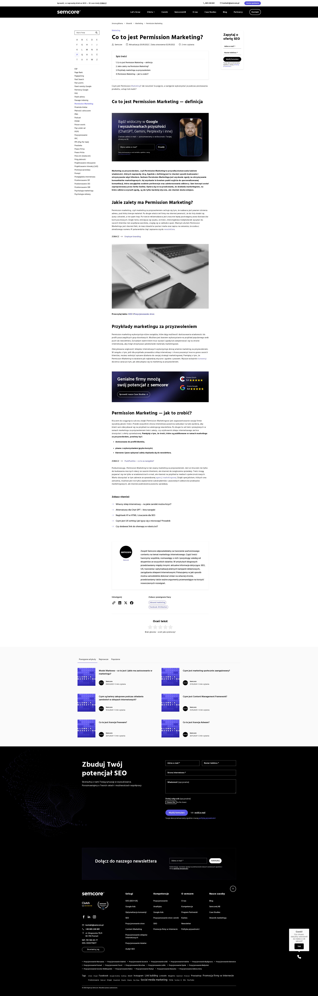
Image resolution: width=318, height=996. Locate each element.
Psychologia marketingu (84, 190)
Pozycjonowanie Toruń (113, 965)
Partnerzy (238, 12)
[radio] (150, 627)
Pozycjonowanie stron (144, 314)
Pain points (79, 83)
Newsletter (186, 923)
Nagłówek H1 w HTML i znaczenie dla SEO (135, 515)
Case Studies (210, 12)
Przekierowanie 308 (82, 187)
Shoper (109, 980)
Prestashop (196, 975)
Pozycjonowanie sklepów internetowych (136, 936)
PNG (76, 114)
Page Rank (79, 72)
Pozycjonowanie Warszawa (94, 961)
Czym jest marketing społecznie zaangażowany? (206, 670)
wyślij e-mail (200, 813)
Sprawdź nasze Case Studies (132, 394)
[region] (87, 131)
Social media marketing (154, 980)
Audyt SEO (130, 949)
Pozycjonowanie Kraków (180, 961)
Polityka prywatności (190, 929)
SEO (127, 917)
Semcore (118, 44)
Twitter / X (178, 980)
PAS (76, 93)
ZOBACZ (103, 3)
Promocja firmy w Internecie (165, 929)
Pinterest (187, 976)
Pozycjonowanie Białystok (199, 965)
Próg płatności (80, 159)
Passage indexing (81, 100)
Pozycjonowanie (81, 135)
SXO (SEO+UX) (131, 900)
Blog (225, 12)
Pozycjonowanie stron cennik (166, 917)
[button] (299, 957)
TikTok (171, 980)
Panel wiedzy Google (83, 86)
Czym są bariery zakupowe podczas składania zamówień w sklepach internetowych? (121, 698)
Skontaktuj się (93, 949)
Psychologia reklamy (83, 194)
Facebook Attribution (158, 607)
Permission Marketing (84, 103)
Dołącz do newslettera (234, 634)
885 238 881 (210, 3)
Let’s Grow (135, 12)
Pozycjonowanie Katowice (226, 961)
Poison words (80, 124)
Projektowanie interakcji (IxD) (86, 166)
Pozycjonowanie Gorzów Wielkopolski (98, 969)
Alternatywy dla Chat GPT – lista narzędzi (135, 509)
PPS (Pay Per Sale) (82, 142)
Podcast (78, 117)
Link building (151, 975)
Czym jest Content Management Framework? (205, 696)
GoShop (123, 976)
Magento (171, 976)
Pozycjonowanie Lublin (157, 965)
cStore (90, 976)
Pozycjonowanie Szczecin (138, 961)
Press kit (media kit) (83, 156)
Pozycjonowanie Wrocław (135, 965)
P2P (76, 69)
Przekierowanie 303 (82, 184)
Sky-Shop (136, 980)
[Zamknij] (309, 929)
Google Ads (130, 906)
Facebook (103, 975)
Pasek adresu (80, 97)
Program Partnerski (189, 912)
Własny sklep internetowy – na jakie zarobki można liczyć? (143, 504)
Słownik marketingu (218, 917)
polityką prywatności (124, 154)
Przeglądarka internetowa (85, 177)
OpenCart (179, 976)
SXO (130, 314)
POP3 (77, 131)
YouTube (190, 980)
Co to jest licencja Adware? (196, 722)
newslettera (169, 229)
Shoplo (129, 980)
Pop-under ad (80, 128)
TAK (299, 946)
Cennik (164, 12)
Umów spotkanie (252, 3)
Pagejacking (79, 76)
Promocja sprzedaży (82, 170)
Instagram (139, 975)
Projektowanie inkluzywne (85, 163)
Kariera (184, 917)
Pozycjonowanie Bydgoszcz (202, 961)
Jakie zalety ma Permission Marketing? (133, 66)
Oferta (150, 12)
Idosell (130, 976)
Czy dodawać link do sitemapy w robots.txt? (137, 526)
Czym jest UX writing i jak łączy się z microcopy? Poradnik (143, 520)
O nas (195, 12)
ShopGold (116, 980)
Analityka (157, 906)
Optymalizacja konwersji (135, 912)
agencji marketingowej (166, 477)
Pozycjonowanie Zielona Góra (190, 969)
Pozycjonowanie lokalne (135, 943)
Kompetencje (187, 906)
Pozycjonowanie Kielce (123, 969)
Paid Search (79, 79)
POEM (77, 121)
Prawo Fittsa (79, 149)
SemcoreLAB (180, 12)
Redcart (103, 980)
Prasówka (78, 145)
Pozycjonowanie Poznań (93, 965)
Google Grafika (115, 976)
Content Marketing (133, 929)
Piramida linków (81, 107)
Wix (184, 980)
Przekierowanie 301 (82, 180)
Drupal (96, 976)
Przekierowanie (93, 980)
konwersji (202, 358)
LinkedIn (163, 975)
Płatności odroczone (83, 110)
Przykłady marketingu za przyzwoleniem (134, 70)
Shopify (123, 980)
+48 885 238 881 (92, 929)
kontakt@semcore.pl (230, 3)
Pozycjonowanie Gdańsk (116, 961)
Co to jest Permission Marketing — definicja (134, 62)
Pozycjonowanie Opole (177, 965)
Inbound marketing (157, 602)
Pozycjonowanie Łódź (159, 961)
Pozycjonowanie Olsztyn (145, 969)
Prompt (77, 173)
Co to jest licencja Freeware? (113, 722)
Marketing (116, 30)
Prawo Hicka (79, 152)
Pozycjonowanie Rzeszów (166, 969)
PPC (76, 138)
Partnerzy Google (81, 90)
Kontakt (255, 12)
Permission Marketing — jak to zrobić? (133, 74)
